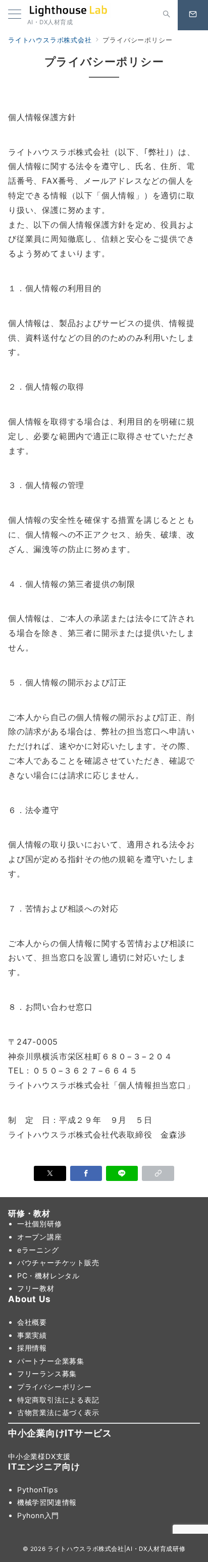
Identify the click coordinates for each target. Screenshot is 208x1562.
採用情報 (32, 1347)
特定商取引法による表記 (58, 1399)
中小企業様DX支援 (39, 1456)
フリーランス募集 (47, 1373)
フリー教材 (36, 1288)
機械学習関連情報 (47, 1502)
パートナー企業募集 (50, 1361)
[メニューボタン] (14, 15)
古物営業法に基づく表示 (58, 1412)
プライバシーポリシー (54, 1386)
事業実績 (32, 1335)
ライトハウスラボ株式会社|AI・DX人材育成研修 (116, 1548)
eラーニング (38, 1250)
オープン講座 (39, 1236)
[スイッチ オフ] (167, 15)
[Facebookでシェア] (86, 1173)
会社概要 (32, 1322)
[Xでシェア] (50, 1173)
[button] (158, 1173)
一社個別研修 (39, 1223)
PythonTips (37, 1489)
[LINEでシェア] (122, 1173)
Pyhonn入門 (38, 1515)
